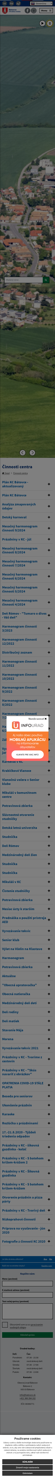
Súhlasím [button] (27, 1462)
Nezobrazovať (36, 718)
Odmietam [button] (28, 1473)
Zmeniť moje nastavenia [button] (27, 1467)
